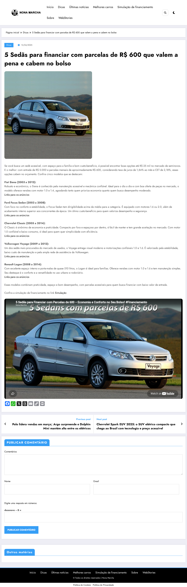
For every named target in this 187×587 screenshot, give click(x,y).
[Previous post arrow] (5, 424)
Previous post (83, 419)
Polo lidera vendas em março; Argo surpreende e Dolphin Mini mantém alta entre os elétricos (51, 426)
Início (50, 7)
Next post (102, 419)
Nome (7, 481)
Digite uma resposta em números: (20, 503)
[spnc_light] (174, 13)
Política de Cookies (82, 585)
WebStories (65, 18)
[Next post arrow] (182, 424)
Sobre (50, 18)
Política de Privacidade (103, 585)
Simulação (60, 293)
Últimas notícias (79, 7)
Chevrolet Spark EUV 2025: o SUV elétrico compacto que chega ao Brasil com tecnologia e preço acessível (136, 426)
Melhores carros (103, 7)
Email (96, 481)
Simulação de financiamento (135, 7)
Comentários (10, 451)
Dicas (61, 7)
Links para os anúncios (16, 195)
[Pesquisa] (165, 12)
